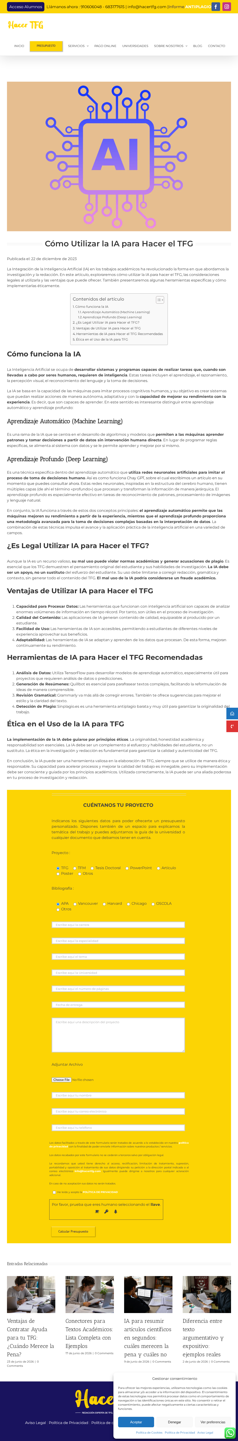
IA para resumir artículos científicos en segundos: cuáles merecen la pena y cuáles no (147, 1337)
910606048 (91, 6)
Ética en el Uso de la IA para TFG (102, 339)
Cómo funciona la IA (91, 307)
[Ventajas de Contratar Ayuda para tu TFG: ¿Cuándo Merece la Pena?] (31, 1278)
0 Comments (104, 1353)
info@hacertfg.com (147, 6)
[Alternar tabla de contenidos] (157, 300)
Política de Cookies (149, 1432)
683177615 (115, 6)
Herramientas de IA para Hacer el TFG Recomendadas (119, 334)
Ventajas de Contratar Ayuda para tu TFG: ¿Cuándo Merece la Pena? (30, 1337)
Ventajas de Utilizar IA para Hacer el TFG (108, 328)
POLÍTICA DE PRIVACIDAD (100, 1192)
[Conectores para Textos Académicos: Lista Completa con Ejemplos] (90, 1278)
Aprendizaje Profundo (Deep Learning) (112, 317)
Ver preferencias (213, 1422)
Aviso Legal (205, 1432)
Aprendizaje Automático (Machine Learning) (116, 312)
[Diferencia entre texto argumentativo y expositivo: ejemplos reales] (207, 1278)
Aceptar (136, 1422)
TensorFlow (75, 673)
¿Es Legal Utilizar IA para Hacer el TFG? (107, 322)
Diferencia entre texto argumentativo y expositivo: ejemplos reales (203, 1337)
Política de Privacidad (180, 1432)
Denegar (174, 1422)
